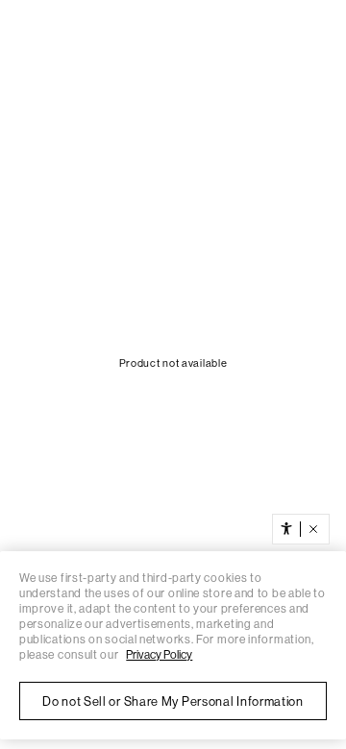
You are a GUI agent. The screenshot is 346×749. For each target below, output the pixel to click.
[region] (173, 645)
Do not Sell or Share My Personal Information (173, 701)
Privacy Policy (159, 655)
